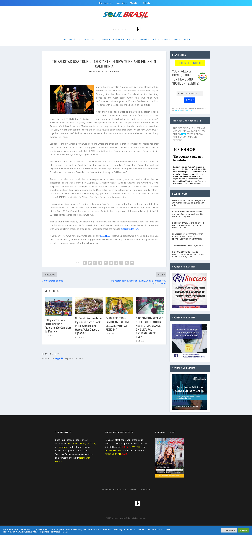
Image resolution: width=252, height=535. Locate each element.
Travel (185, 39)
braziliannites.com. (130, 228)
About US (121, 3)
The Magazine (105, 3)
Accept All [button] (243, 530)
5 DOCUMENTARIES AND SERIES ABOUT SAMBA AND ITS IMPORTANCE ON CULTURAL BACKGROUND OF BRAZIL (149, 327)
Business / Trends (89, 39)
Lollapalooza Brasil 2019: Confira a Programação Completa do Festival (58, 325)
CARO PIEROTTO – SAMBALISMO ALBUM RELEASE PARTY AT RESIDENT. (117, 323)
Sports (176, 39)
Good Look (143, 39)
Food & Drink (117, 39)
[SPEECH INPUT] (133, 29)
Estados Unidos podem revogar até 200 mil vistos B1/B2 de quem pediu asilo (188, 202)
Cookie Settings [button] (229, 530)
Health (155, 39)
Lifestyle (165, 39)
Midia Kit (133, 3)
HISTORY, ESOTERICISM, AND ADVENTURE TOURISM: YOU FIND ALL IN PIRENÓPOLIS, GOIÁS (188, 254)
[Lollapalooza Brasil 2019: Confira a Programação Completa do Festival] (58, 306)
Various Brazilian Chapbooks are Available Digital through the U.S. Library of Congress (187, 214)
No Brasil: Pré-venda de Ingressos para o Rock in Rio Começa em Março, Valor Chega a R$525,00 (88, 325)
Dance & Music (96, 71)
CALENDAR (106, 235)
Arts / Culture (73, 39)
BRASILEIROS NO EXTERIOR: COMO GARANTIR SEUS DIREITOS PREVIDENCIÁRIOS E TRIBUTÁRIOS (187, 236)
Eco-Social (130, 39)
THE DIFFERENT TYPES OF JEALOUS (187, 245)
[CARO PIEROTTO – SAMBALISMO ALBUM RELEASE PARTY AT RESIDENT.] (119, 305)
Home (64, 39)
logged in (59, 358)
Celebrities (104, 39)
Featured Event (112, 71)
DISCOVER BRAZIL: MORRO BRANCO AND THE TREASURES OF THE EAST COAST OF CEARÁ (188, 225)
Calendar (146, 3)
